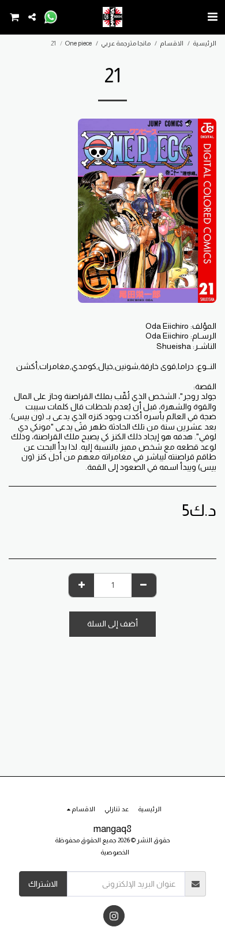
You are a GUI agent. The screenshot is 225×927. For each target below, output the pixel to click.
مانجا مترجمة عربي (126, 43)
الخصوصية (114, 852)
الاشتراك (43, 883)
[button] (212, 16)
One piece (78, 43)
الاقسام (171, 43)
